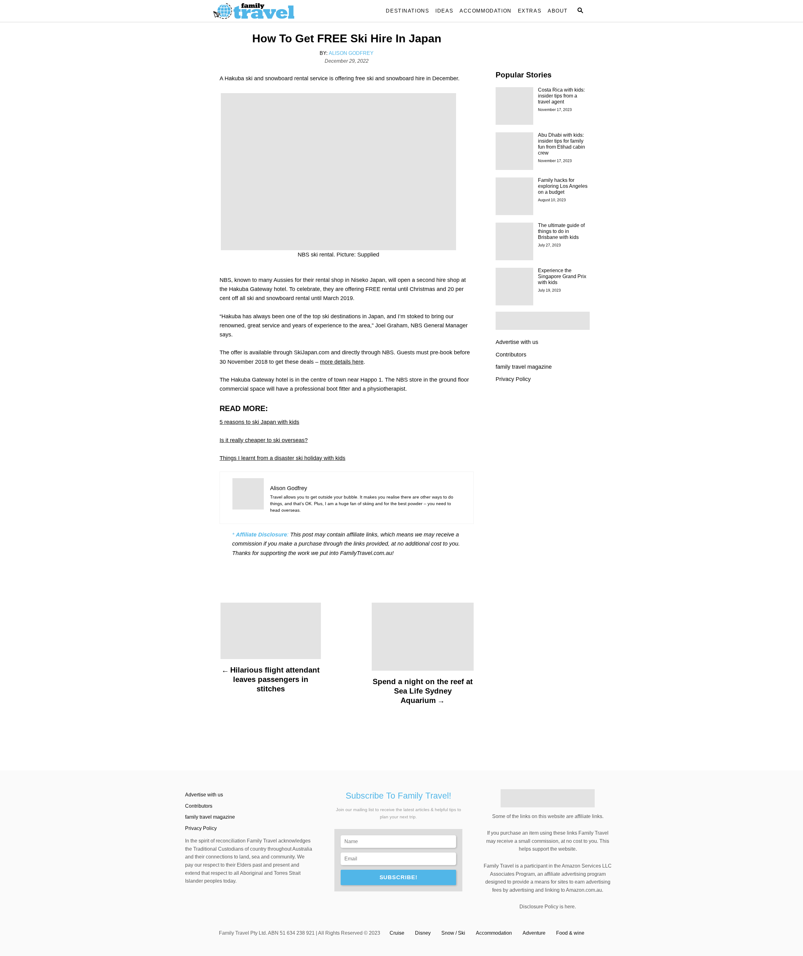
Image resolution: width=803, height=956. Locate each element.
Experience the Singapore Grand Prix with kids (562, 276)
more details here (342, 362)
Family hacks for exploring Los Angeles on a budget (563, 186)
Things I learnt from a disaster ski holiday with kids (282, 458)
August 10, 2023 (552, 200)
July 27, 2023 (549, 245)
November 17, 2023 (555, 110)
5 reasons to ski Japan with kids (259, 422)
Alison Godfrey (351, 53)
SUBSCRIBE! (398, 877)
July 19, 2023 (549, 290)
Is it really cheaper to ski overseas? (264, 440)
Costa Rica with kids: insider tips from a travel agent (561, 95)
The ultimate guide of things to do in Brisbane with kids (561, 231)
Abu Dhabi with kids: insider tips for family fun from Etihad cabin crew (561, 144)
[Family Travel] (269, 11)
